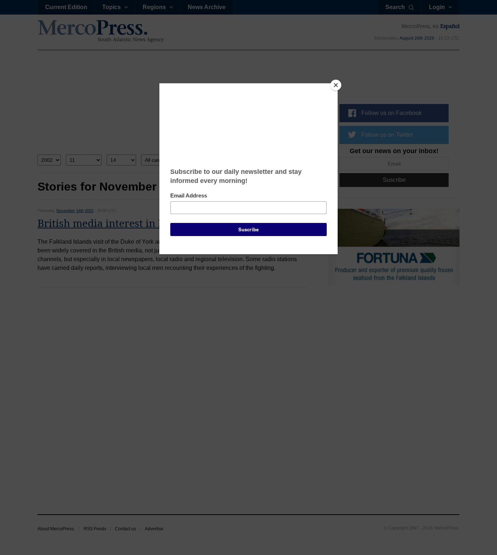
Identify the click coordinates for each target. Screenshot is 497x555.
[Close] (335, 85)
